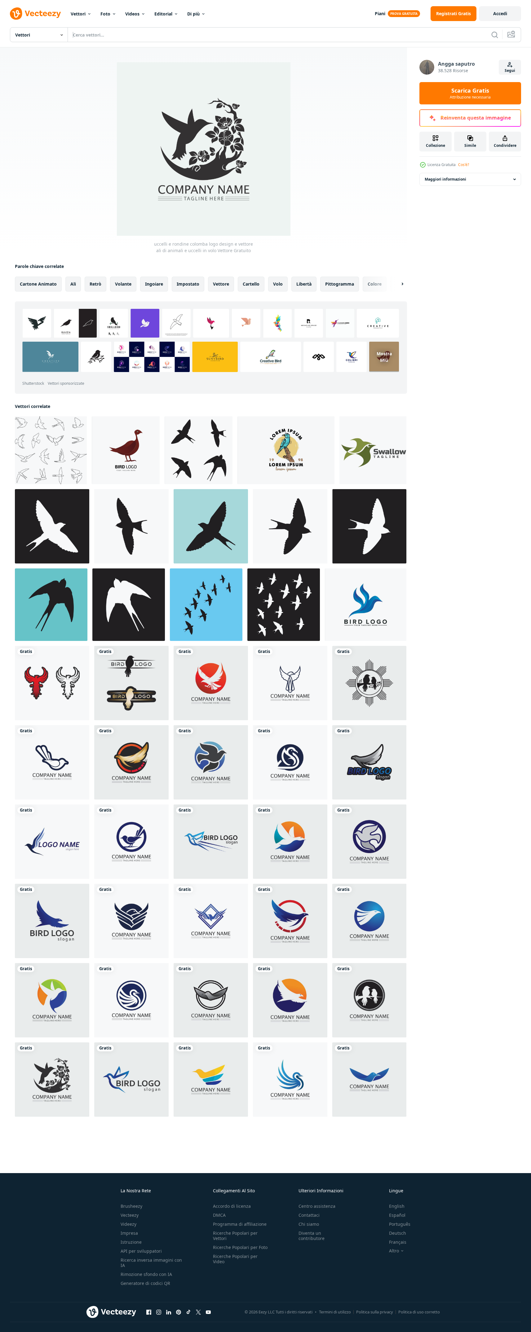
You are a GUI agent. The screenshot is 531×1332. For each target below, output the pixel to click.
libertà (304, 284)
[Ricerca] (494, 34)
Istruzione (131, 1242)
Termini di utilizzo (335, 1312)
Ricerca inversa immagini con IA (151, 1262)
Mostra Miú (384, 357)
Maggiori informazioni (445, 179)
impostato (188, 284)
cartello (251, 284)
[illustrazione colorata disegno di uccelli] (285, 450)
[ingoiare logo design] (198, 450)
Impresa (129, 1233)
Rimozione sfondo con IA (146, 1274)
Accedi (500, 13)
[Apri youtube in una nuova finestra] (208, 1311)
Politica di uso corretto (419, 1312)
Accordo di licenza (232, 1206)
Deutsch (397, 1233)
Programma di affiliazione (240, 1224)
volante (123, 284)
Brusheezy (131, 1206)
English (397, 1206)
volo (278, 284)
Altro (394, 1250)
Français (397, 1242)
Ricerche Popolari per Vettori (235, 1235)
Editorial (163, 14)
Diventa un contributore (312, 1235)
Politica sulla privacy (374, 1312)
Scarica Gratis (470, 93)
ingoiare (154, 284)
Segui (510, 70)
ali (73, 284)
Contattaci (309, 1215)
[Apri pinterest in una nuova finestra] (178, 1311)
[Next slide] (397, 284)
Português (399, 1224)
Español (397, 1215)
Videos (132, 14)
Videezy (128, 1224)
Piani (380, 13)
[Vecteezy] (35, 13)
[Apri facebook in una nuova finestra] (148, 1311)
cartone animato (38, 284)
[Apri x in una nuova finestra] (198, 1311)
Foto (105, 14)
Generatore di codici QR (145, 1283)
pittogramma (339, 284)
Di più (193, 14)
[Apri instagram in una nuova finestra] (158, 1311)
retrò (95, 284)
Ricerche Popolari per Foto (240, 1247)
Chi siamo (309, 1224)
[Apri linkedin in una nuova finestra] (168, 1311)
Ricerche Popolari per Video (235, 1258)
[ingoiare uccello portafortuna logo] (372, 450)
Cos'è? (463, 164)
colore (375, 284)
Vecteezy (130, 1215)
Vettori (78, 14)
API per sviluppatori (141, 1251)
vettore (221, 284)
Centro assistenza (317, 1206)
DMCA (219, 1215)
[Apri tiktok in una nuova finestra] (188, 1311)
